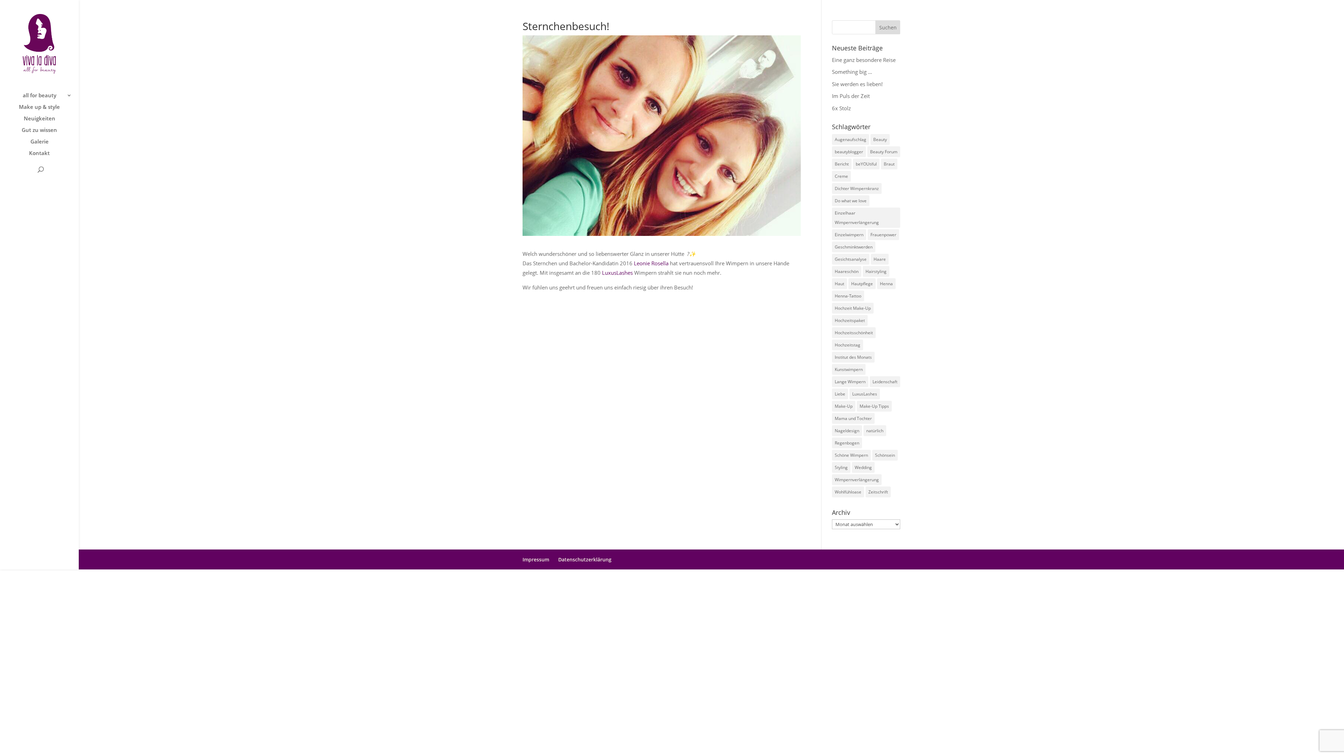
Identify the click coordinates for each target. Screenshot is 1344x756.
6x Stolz (841, 108)
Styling (841, 467)
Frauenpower (883, 235)
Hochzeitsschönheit (854, 333)
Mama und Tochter (853, 418)
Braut (889, 164)
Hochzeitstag (847, 345)
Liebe (840, 394)
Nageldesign (847, 431)
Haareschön (847, 271)
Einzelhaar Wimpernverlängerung (857, 217)
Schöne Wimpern (851, 455)
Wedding (863, 467)
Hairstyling (876, 271)
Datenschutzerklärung (584, 559)
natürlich (874, 431)
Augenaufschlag (850, 139)
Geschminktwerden (854, 247)
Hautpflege (862, 284)
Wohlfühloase (848, 492)
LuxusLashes (617, 272)
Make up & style (39, 107)
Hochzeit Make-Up (853, 308)
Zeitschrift (878, 492)
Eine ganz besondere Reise (864, 59)
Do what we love (851, 201)
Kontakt (39, 153)
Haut (839, 284)
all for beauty (39, 96)
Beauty (880, 139)
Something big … (852, 71)
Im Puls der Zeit (851, 95)
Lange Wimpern (850, 382)
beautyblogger (849, 152)
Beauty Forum (883, 152)
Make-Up (844, 406)
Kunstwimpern (849, 369)
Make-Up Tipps (874, 406)
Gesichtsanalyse (851, 259)
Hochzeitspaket (850, 320)
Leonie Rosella (651, 263)
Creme (841, 176)
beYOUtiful (866, 164)
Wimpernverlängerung (857, 480)
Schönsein (885, 455)
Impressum (536, 559)
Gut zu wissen (39, 130)
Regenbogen (847, 443)
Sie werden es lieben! (857, 84)
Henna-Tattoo (848, 296)
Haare (880, 259)
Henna (886, 284)
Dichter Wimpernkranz (857, 188)
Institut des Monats (853, 357)
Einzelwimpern (849, 235)
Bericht (842, 164)
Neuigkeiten (39, 119)
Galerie (39, 142)
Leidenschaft (885, 382)
